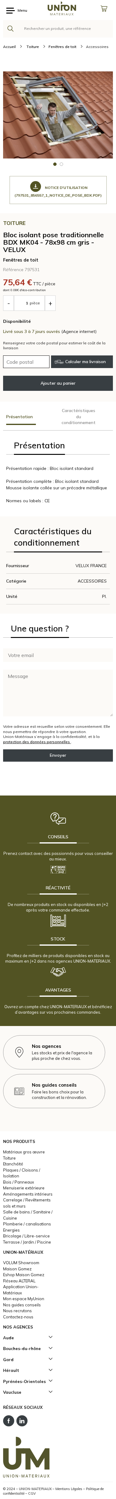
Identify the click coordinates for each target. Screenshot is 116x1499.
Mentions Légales (68, 1489)
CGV (32, 1493)
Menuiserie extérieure (24, 1187)
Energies (11, 1230)
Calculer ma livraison (85, 361)
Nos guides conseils (22, 1304)
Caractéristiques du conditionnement (79, 416)
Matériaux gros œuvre (24, 1151)
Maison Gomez (17, 1268)
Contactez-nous (18, 1316)
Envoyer (58, 755)
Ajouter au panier (58, 383)
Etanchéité (13, 1163)
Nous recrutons (17, 1310)
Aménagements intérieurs (28, 1194)
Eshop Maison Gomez (23, 1274)
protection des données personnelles (37, 741)
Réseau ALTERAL (19, 1280)
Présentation (19, 416)
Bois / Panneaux (18, 1182)
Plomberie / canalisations (27, 1223)
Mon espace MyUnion (23, 1298)
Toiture (9, 1158)
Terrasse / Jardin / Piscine (27, 1242)
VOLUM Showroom (21, 1262)
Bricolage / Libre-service (26, 1235)
